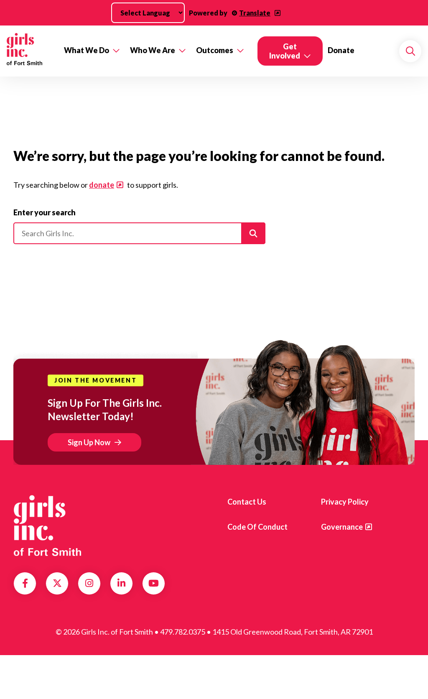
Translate (254, 13)
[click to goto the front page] (47, 525)
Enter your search (44, 212)
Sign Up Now (89, 442)
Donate (341, 50)
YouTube (153, 583)
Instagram (89, 583)
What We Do (86, 50)
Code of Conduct (257, 526)
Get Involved (284, 51)
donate (101, 184)
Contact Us (246, 501)
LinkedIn (121, 583)
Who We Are (152, 50)
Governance (342, 526)
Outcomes (214, 50)
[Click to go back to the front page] (29, 51)
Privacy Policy (345, 501)
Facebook (25, 583)
